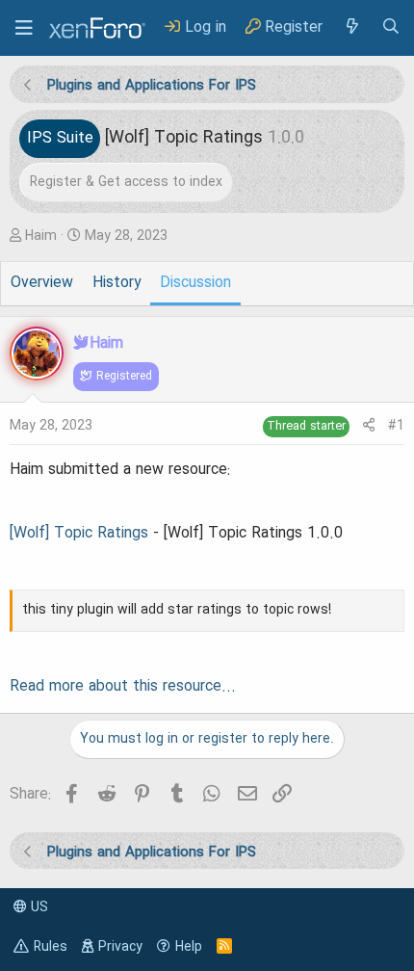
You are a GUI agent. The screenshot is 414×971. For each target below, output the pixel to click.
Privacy (120, 947)
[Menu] (24, 28)
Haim (41, 236)
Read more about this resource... (123, 686)
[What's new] (351, 27)
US (37, 907)
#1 (396, 425)
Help (188, 947)
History (116, 283)
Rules (50, 947)
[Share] (368, 426)
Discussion (195, 283)
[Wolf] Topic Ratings (79, 533)
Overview (42, 283)
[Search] (391, 27)
